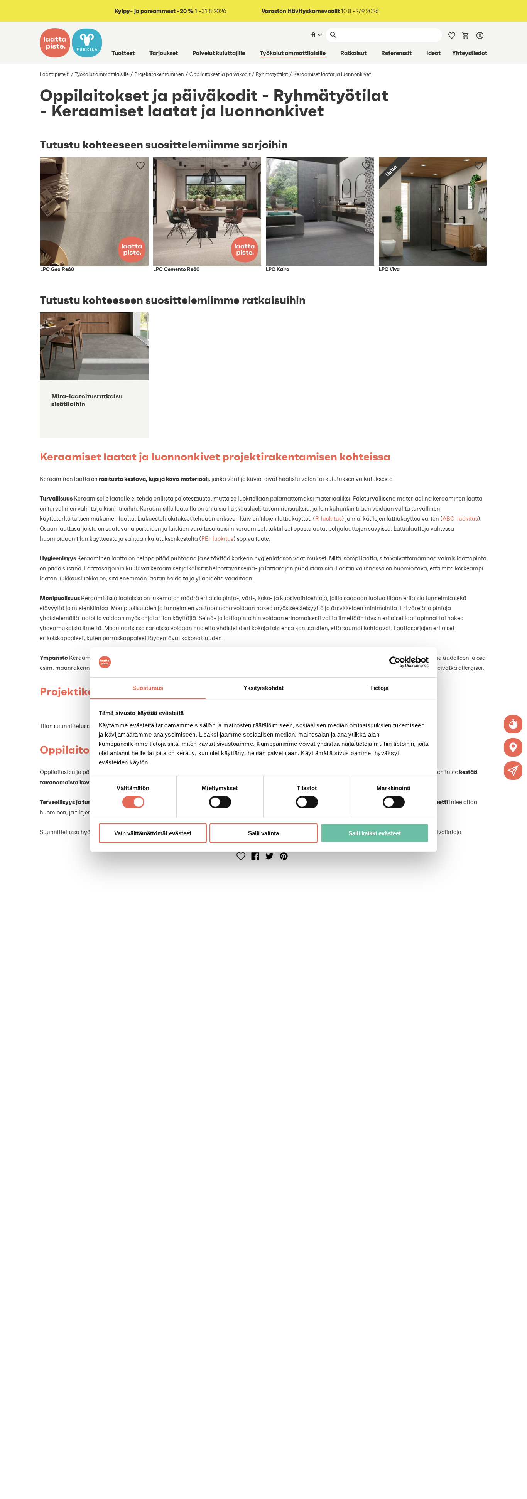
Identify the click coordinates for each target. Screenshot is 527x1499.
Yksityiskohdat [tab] (263, 687)
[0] (466, 34)
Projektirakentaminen (159, 74)
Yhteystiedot (469, 53)
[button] (513, 770)
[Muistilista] (452, 34)
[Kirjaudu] (480, 35)
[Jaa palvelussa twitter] (269, 856)
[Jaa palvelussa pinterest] (284, 856)
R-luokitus (328, 518)
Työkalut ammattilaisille (293, 53)
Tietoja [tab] (379, 687)
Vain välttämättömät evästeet (152, 833)
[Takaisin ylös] (515, 1487)
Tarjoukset (163, 53)
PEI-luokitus (217, 538)
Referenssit (396, 53)
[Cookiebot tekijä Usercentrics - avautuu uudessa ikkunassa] (395, 662)
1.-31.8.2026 (170, 11)
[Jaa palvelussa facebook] (255, 856)
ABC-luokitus (460, 518)
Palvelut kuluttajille (219, 53)
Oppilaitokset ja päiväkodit (219, 74)
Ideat (433, 53)
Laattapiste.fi (54, 74)
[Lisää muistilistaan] (140, 165)
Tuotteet (123, 53)
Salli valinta (263, 833)
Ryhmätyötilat (272, 74)
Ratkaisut (353, 53)
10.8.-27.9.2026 (320, 11)
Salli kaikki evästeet (374, 833)
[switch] (220, 802)
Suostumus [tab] (148, 687)
